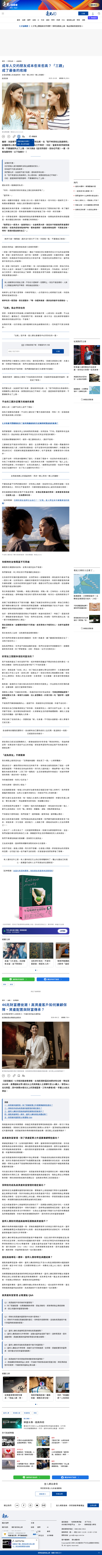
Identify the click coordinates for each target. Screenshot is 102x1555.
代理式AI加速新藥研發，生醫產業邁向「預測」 (25, 1441)
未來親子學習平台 (68, 1524)
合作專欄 (50, 1535)
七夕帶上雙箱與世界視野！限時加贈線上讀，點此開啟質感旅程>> (57, 26)
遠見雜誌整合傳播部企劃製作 (11, 1017)
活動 (83, 20)
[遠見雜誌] (51, 13)
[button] (66, 951)
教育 (53, 20)
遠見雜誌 (65, 1522)
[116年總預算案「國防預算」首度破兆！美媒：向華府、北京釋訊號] (43, 1453)
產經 (47, 20)
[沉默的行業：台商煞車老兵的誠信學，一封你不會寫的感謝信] (43, 1441)
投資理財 (16, 1000)
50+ (79, 1524)
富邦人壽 (6, 1413)
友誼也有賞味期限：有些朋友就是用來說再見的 (33, 870)
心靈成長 (19, 61)
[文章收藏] (19, 136)
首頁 (3, 61)
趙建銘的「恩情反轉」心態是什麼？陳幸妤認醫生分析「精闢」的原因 (25, 1453)
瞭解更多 (94, 5)
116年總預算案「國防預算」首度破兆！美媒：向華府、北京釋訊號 (60, 1453)
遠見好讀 (5, 78)
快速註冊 (59, 1494)
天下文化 (88, 1522)
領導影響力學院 (90, 1524)
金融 (34, 20)
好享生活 (10, 61)
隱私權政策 (76, 1540)
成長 (11, 984)
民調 (58, 20)
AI (38, 20)
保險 (35, 1413)
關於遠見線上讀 (17, 1527)
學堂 (78, 20)
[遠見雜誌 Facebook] (24, 1505)
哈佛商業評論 (76, 1522)
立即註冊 (93, 1505)
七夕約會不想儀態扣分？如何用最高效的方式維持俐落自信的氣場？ (30, 423)
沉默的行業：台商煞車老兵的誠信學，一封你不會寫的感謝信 (60, 1441)
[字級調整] (23, 136)
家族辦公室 (16, 1413)
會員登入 (42, 1494)
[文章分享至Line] (3, 136)
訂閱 (83, 13)
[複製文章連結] (14, 136)
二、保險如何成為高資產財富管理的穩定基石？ (23, 1108)
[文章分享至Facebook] (9, 136)
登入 (19, 144)
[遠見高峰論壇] (10, 4)
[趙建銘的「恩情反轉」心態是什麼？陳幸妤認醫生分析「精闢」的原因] (8, 1453)
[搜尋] (99, 13)
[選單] (2, 13)
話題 (23, 20)
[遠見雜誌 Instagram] (30, 1505)
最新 (18, 20)
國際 (28, 20)
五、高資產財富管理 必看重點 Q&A (18, 1117)
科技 (42, 20)
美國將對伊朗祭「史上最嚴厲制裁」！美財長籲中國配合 (60, 1465)
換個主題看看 (88, 399)
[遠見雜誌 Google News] (44, 1505)
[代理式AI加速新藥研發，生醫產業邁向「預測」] (8, 1441)
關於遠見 (5, 1527)
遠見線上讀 (71, 20)
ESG (63, 20)
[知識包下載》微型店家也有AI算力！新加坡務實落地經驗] (7, 1544)
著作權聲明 (65, 1540)
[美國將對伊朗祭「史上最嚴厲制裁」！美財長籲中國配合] (43, 1465)
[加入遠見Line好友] (17, 1505)
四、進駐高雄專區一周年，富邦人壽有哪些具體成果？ (26, 1114)
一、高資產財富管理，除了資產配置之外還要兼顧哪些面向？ (28, 1105)
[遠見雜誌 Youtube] (37, 1505)
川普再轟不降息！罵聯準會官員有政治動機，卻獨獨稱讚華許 (25, 1465)
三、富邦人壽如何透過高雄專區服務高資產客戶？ (24, 1111)
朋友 (4, 984)
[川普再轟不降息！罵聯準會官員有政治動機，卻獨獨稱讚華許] (8, 1465)
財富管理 (27, 1413)
